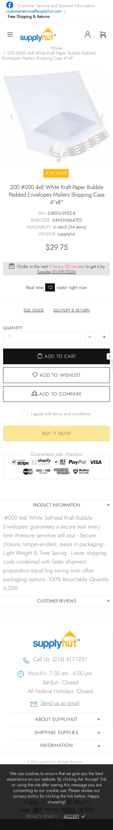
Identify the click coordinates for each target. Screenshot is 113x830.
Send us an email (60, 704)
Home (56, 48)
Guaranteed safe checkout (56, 454)
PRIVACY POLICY (41, 816)
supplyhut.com (38, 35)
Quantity (13, 328)
